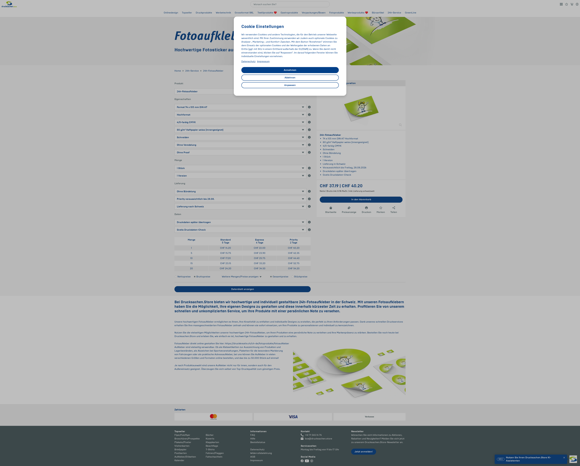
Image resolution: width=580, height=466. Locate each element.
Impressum (263, 61)
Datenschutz (248, 61)
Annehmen (290, 70)
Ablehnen (290, 77)
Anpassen (290, 85)
